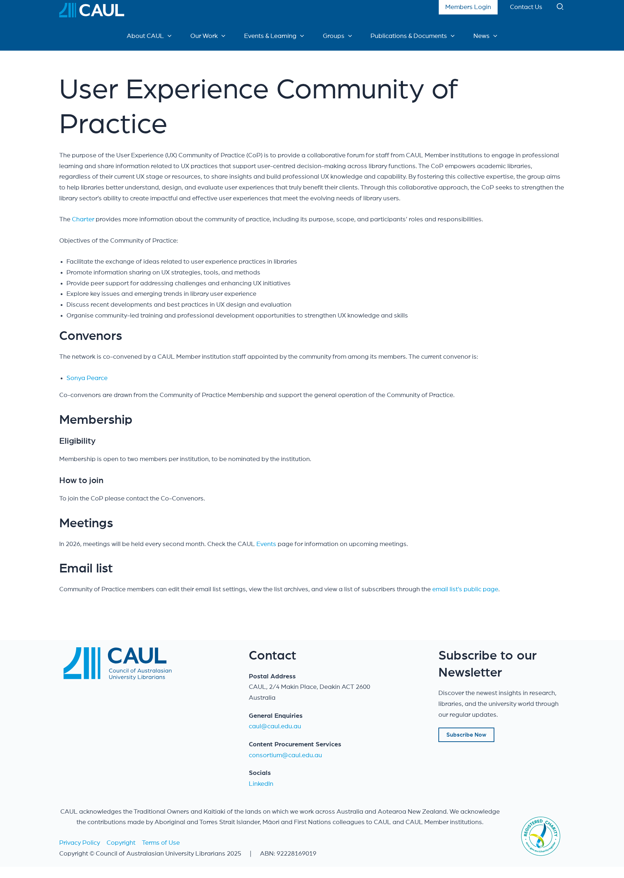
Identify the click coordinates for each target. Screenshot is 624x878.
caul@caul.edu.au (275, 726)
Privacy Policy (79, 843)
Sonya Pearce (87, 378)
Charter (83, 219)
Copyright (121, 843)
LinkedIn (261, 784)
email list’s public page (465, 589)
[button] (560, 8)
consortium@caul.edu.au (285, 755)
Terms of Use (161, 843)
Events (267, 544)
